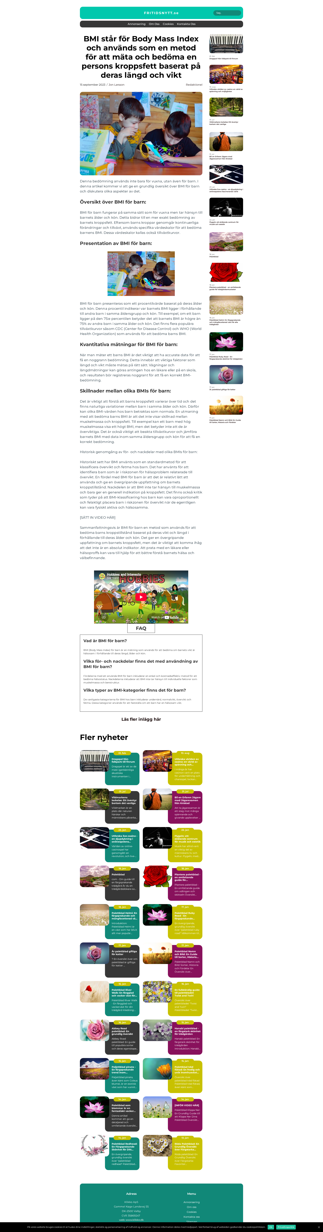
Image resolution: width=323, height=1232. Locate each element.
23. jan (122, 829)
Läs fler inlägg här (141, 719)
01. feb (122, 753)
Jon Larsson (116, 84)
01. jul (122, 791)
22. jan (185, 829)
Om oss (154, 24)
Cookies (168, 24)
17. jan (185, 906)
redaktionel (194, 84)
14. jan (122, 1099)
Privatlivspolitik (286, 1227)
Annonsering (137, 24)
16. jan (122, 983)
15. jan (185, 1022)
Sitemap (191, 1221)
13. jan (185, 1137)
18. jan (122, 868)
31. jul (185, 791)
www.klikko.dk (135, 1219)
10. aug (185, 753)
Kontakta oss (186, 24)
